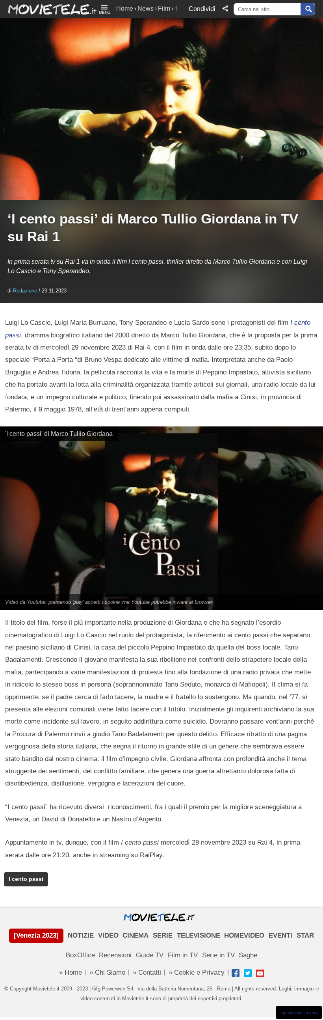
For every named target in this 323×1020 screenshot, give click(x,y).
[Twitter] (248, 973)
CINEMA (136, 935)
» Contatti (147, 972)
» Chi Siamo (107, 972)
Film (164, 8)
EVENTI (280, 935)
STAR (305, 935)
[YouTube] (260, 973)
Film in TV (183, 955)
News (145, 8)
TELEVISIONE (198, 935)
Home (124, 8)
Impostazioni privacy (299, 1012)
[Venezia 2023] (36, 935)
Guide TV (149, 955)
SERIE (163, 935)
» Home (70, 972)
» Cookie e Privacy (197, 972)
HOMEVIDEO (244, 935)
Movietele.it (48, 9)
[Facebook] (235, 973)
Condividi (202, 9)
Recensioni (115, 955)
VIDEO (108, 935)
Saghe (248, 955)
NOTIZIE (81, 935)
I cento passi (26, 879)
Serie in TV (218, 955)
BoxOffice (80, 955)
